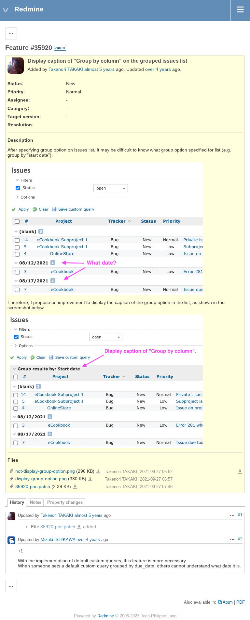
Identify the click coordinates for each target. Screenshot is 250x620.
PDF (240, 602)
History (17, 502)
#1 (240, 515)
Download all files (240, 471)
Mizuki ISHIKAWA (58, 539)
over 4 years (158, 69)
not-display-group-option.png (45, 471)
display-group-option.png (41, 478)
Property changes (65, 502)
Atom (228, 602)
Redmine (105, 616)
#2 (240, 539)
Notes (35, 502)
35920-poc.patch (32, 486)
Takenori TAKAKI (66, 69)
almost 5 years (99, 69)
